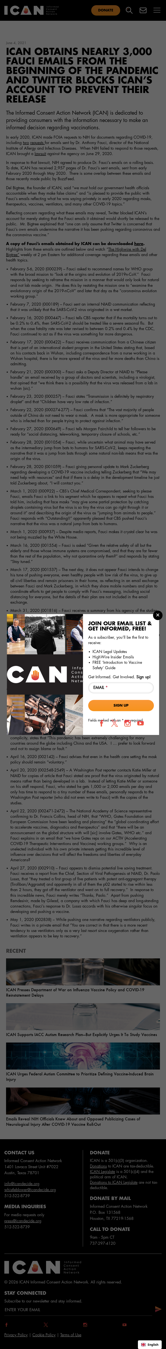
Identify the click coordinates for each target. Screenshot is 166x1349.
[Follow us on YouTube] (140, 723)
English (153, 1345)
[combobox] (150, 1344)
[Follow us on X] (114, 723)
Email (100, 688)
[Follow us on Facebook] (101, 723)
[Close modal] (158, 615)
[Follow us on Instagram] (127, 723)
